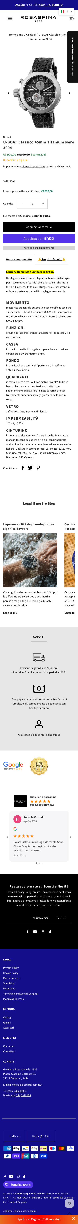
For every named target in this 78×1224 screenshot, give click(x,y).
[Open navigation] (10, 18)
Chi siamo (8, 1046)
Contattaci (9, 1051)
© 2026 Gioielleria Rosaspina (17, 1193)
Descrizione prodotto (19, 259)
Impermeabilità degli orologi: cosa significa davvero (28, 526)
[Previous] (8, 92)
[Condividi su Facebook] (23, 468)
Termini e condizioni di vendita (20, 994)
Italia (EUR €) (41, 1136)
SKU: (6, 181)
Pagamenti (9, 988)
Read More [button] (19, 856)
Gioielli (7, 1023)
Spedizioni (9, 983)
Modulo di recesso (13, 999)
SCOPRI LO (50, 5)
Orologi (31, 35)
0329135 (26, 1095)
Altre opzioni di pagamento (39, 248)
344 (18, 1095)
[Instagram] (43, 932)
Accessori (8, 1028)
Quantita (8, 204)
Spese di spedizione (33, 166)
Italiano (14, 1136)
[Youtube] (35, 932)
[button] (66, 11)
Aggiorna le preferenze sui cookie (20, 1211)
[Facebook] (27, 932)
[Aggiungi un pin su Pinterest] (38, 468)
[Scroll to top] (69, 1213)
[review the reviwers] (15, 830)
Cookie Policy (10, 973)
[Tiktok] (50, 932)
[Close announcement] (73, 1218)
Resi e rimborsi (11, 978)
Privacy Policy (23, 892)
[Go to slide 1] (36, 863)
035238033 (20, 1091)
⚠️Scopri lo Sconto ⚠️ (51, 259)
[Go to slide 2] (39, 863)
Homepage (16, 35)
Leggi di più (10, 613)
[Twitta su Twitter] (30, 468)
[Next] (69, 92)
